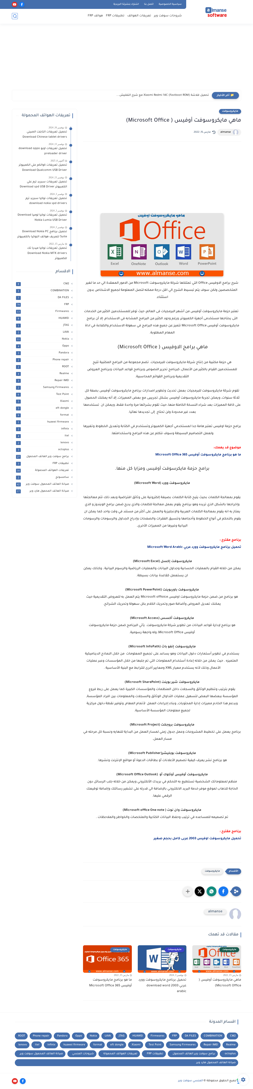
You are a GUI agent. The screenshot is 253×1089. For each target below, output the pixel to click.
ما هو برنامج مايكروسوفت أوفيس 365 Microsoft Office (198, 455)
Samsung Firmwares (44, 387)
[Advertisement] (126, 59)
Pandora (44, 353)
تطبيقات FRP (115, 16)
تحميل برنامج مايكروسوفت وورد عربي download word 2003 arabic (162, 985)
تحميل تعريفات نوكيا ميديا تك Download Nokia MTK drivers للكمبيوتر (47, 253)
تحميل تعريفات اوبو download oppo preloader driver (43, 151)
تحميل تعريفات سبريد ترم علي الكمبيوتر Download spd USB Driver (43, 184)
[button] (223, 891)
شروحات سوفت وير (168, 16)
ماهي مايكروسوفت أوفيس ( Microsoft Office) (220, 983)
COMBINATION (44, 290)
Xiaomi (44, 401)
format (44, 415)
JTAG (44, 325)
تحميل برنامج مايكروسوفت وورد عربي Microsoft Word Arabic (194, 547)
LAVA (44, 332)
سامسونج (44, 477)
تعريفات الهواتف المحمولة (43, 470)
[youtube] (14, 4)
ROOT (44, 366)
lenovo (44, 442)
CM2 (44, 283)
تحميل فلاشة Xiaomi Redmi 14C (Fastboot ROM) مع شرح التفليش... (162, 95)
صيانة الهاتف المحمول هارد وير (43, 491)
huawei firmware (44, 422)
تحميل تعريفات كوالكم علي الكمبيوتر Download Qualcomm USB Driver (43, 168)
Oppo (44, 346)
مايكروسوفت (230, 111)
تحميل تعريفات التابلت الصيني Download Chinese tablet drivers (44, 134)
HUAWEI (44, 318)
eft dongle (44, 408)
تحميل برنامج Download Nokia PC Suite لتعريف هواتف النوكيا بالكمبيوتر (42, 234)
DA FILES (44, 297)
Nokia (43, 339)
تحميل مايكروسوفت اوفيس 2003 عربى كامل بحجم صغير (197, 838)
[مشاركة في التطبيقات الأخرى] (188, 891)
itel (44, 435)
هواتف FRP (95, 16)
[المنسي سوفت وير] (214, 11)
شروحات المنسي (83, 1053)
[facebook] (22, 4)
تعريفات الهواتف (139, 16)
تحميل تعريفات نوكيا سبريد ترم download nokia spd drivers (46, 201)
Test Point (44, 394)
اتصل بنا (149, 4)
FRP (43, 304)
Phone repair (44, 359)
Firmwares (43, 311)
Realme (44, 373)
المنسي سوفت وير (190, 1080)
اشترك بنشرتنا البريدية (126, 4)
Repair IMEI (44, 380)
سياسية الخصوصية (170, 4)
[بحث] (15, 16)
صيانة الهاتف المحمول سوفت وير (43, 484)
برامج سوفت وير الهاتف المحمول (43, 456)
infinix (44, 429)
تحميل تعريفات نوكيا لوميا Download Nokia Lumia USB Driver (42, 218)
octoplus (44, 449)
